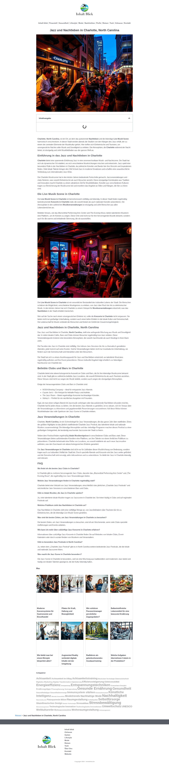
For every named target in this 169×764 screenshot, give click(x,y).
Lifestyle (73, 23)
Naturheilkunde (41, 700)
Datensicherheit (122, 679)
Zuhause (119, 23)
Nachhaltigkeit (114, 696)
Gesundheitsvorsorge (58, 693)
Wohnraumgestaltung (85, 709)
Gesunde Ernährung (94, 688)
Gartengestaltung (71, 689)
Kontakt (127, 23)
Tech (112, 23)
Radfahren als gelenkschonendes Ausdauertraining (94, 658)
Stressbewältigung (105, 703)
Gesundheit (64, 23)
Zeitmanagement (104, 710)
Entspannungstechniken (90, 685)
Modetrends (72, 696)
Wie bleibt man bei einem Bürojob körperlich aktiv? (45, 658)
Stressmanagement (42, 707)
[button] (129, 118)
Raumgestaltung (77, 699)
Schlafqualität (93, 700)
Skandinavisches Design (49, 703)
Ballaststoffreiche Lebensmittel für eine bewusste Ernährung (120, 611)
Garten (67, 735)
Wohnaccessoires (62, 710)
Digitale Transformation (62, 682)
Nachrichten (90, 23)
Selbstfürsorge (109, 699)
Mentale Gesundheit (58, 696)
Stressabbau (82, 703)
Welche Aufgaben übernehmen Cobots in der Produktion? (121, 658)
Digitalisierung (77, 682)
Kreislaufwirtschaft (102, 692)
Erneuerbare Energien (118, 685)
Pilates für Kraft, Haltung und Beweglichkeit (69, 611)
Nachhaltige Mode (91, 696)
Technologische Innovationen (89, 707)
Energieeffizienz (48, 685)
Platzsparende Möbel (56, 699)
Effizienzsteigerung (93, 681)
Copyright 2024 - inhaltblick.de (85, 761)
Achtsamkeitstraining (84, 678)
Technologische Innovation (62, 706)
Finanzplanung (57, 689)
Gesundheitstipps (43, 693)
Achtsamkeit (43, 678)
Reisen (105, 23)
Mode (81, 23)
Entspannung (65, 685)
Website (68, 754)
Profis (98, 23)
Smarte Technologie (69, 703)
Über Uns (68, 749)
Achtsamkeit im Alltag (61, 678)
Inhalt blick (43, 23)
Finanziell (53, 23)
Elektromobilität (112, 682)
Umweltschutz (111, 706)
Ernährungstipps (43, 689)
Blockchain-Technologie (106, 679)
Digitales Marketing (44, 682)
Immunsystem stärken (81, 692)
